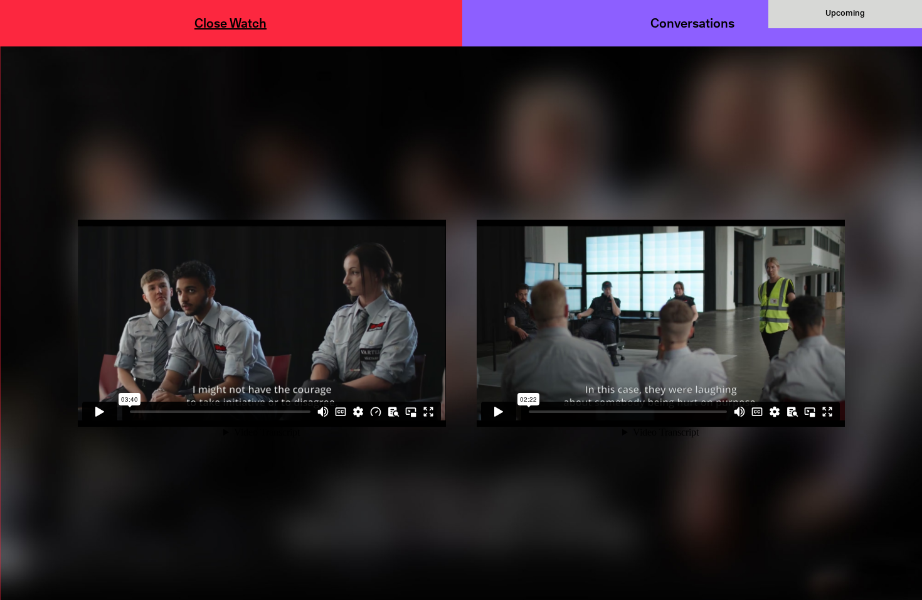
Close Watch (230, 23)
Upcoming (845, 13)
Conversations (692, 23)
